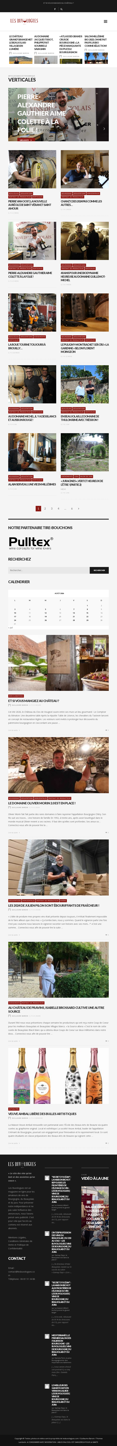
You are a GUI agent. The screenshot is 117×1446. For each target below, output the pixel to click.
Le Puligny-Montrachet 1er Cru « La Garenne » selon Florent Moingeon (85, 348)
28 (74, 620)
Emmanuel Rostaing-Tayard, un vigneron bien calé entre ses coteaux (95, 42)
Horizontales (93, 193)
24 (15, 620)
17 (15, 616)
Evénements (39, 337)
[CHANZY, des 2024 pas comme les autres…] (80, 169)
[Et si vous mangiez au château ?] (54, 663)
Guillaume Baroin (21, 53)
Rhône (63, 900)
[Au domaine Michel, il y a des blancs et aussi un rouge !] (27, 384)
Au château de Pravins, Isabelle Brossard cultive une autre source (56, 1009)
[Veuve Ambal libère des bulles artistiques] (54, 1076)
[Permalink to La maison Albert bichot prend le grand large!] (47, 1178)
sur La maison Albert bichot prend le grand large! (60, 1207)
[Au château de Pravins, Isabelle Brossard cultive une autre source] (54, 970)
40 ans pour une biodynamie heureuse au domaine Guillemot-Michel (83, 276)
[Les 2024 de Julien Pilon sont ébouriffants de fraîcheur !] (54, 867)
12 (45, 613)
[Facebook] (55, 9)
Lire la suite (13, 730)
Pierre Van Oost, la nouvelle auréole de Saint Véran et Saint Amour (29, 205)
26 (45, 620)
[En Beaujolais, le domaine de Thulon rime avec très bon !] (80, 384)
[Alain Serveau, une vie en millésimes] (27, 452)
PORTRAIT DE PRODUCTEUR (20, 197)
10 (15, 613)
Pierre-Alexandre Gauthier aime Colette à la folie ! (30, 274)
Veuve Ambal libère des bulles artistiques (42, 1114)
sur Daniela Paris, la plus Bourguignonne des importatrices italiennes (61, 1360)
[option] (20, 49)
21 (74, 616)
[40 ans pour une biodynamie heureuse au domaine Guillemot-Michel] (80, 241)
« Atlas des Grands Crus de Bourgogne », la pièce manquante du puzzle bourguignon (45, 44)
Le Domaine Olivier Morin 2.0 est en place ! (41, 803)
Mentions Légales (17, 1237)
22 (87, 616)
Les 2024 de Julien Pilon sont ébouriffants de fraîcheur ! (58, 3)
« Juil (10, 627)
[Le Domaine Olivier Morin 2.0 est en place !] (54, 765)
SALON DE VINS (86, 476)
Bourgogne (67, 193)
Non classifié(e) (16, 696)
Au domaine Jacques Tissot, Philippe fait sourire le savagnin (18, 42)
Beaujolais (14, 193)
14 (74, 613)
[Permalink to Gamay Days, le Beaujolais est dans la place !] (47, 1233)
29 (87, 620)
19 (45, 616)
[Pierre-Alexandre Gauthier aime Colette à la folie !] (27, 241)
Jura (76, 476)
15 (87, 613)
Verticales (37, 197)
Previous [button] (6, 50)
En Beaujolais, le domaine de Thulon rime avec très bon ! (80, 418)
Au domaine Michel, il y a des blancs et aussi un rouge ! (32, 418)
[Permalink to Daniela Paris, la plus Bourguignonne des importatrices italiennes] (47, 1336)
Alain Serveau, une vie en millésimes (32, 484)
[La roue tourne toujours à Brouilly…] (27, 312)
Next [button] (111, 50)
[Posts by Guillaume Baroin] (10, 53)
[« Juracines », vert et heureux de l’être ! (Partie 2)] (80, 452)
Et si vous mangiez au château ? (33, 701)
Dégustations (26, 193)
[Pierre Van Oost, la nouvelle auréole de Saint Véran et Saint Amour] (27, 169)
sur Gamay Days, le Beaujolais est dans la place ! (60, 1257)
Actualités (14, 1109)
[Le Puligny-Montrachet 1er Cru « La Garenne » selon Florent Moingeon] (80, 312)
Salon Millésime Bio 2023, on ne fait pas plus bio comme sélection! (70, 41)
